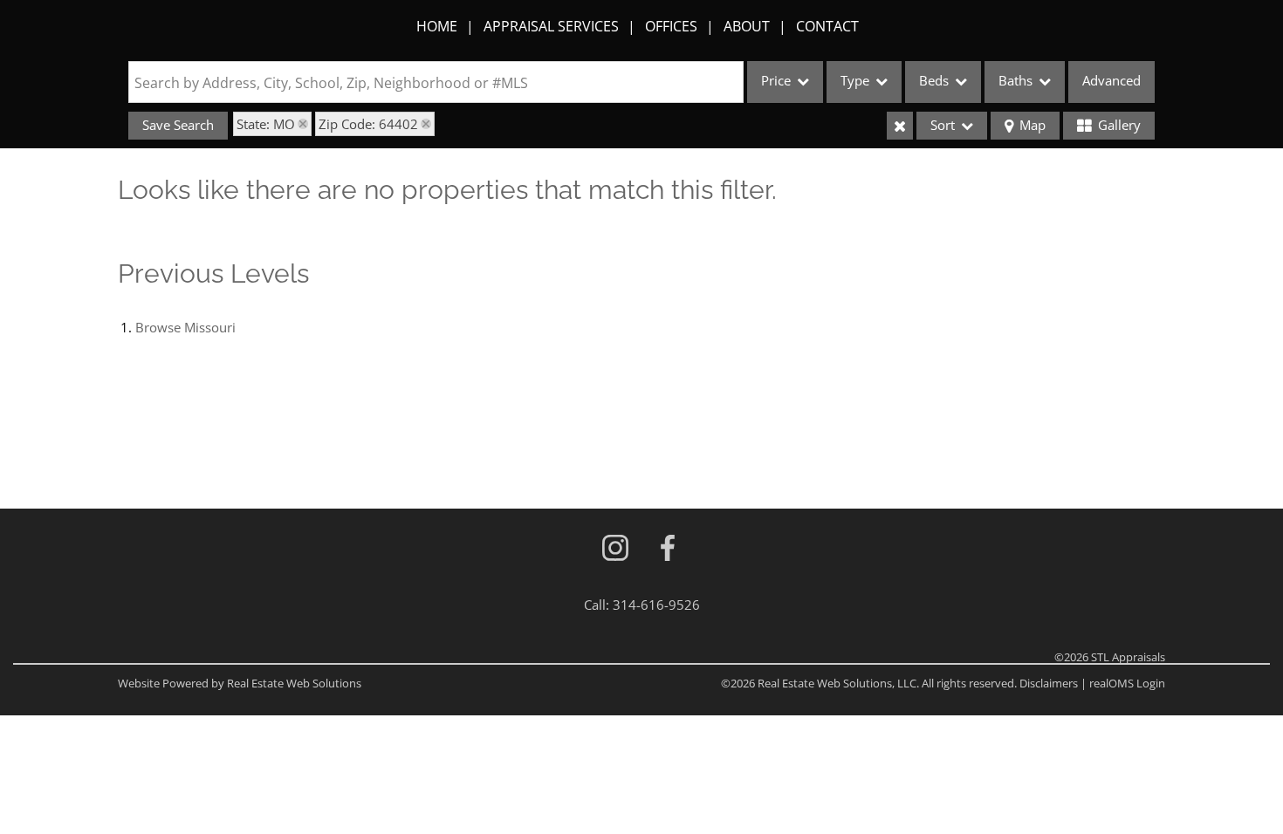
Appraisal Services (551, 26)
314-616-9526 (656, 604)
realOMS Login (1127, 683)
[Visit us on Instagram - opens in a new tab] (615, 549)
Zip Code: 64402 (368, 124)
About (747, 26)
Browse (185, 327)
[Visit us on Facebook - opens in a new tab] (668, 549)
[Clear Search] (900, 126)
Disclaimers (1048, 683)
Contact (827, 26)
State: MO (266, 124)
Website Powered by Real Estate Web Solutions (239, 683)
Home (436, 26)
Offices (671, 26)
